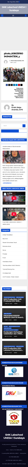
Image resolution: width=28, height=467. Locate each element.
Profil (4, 257)
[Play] (4, 203)
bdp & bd (5, 238)
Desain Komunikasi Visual (10, 242)
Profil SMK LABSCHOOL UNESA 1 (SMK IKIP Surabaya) (14, 463)
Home (7, 449)
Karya (4, 250)
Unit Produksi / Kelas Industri (11, 277)
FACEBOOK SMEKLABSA (10, 131)
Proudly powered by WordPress (9, 444)
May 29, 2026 (8, 336)
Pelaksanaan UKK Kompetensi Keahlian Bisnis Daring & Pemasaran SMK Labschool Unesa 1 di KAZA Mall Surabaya (18, 93)
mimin (15, 303)
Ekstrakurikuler (7, 246)
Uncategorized (7, 273)
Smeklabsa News (7, 261)
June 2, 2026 (8, 319)
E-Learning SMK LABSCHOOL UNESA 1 (10, 453)
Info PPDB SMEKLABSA (14, 456)
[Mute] (21, 203)
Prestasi (5, 254)
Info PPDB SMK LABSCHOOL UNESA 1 (14, 460)
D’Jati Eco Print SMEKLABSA (16, 449)
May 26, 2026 (8, 352)
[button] (23, 15)
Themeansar (14, 446)
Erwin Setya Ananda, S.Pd (17, 60)
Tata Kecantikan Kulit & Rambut (11, 265)
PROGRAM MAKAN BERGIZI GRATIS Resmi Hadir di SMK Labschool (13, 317)
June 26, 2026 (8, 303)
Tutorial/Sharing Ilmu (8, 269)
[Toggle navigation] (13, 15)
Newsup (23, 444)
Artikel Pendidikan (8, 235)
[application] (14, 198)
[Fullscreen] (23, 203)
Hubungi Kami (23, 453)
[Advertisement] (14, 36)
